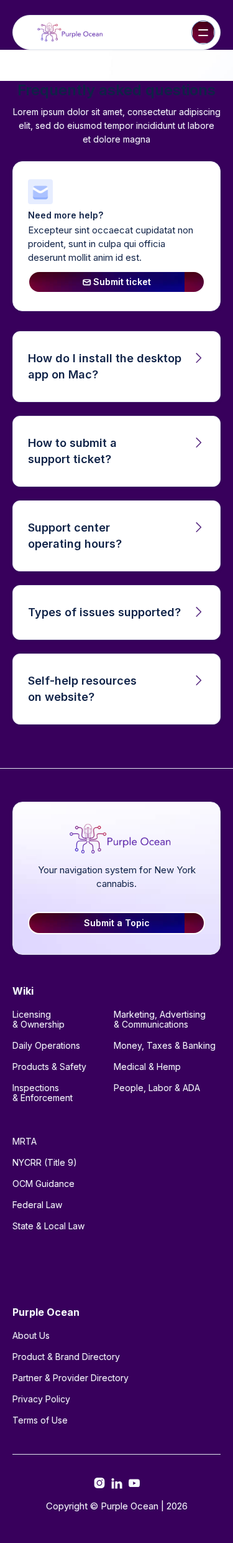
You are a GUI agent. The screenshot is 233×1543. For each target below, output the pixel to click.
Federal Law (37, 1204)
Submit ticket (117, 281)
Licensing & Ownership (38, 1019)
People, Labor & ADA (157, 1087)
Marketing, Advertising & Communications (160, 1019)
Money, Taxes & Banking (165, 1045)
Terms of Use (40, 1420)
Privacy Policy (41, 1399)
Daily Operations (46, 1045)
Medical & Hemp (147, 1066)
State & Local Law (48, 1226)
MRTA (24, 1141)
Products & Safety (49, 1066)
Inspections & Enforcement (42, 1092)
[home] (67, 33)
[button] (203, 32)
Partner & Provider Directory (70, 1377)
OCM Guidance (43, 1183)
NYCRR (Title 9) (44, 1162)
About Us (31, 1335)
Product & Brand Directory (66, 1356)
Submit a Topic (117, 922)
